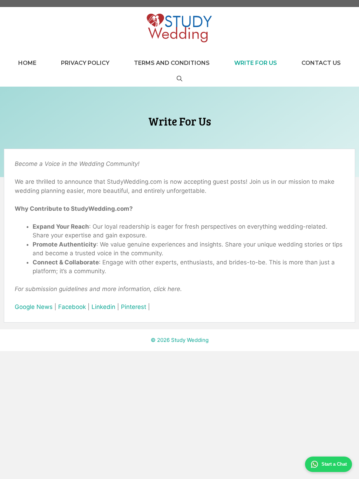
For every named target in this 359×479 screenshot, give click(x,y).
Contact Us (321, 63)
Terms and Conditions (172, 63)
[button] (179, 79)
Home (27, 63)
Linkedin (103, 306)
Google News (34, 306)
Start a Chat (334, 464)
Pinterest (133, 306)
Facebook (72, 306)
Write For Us (255, 63)
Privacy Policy (85, 63)
